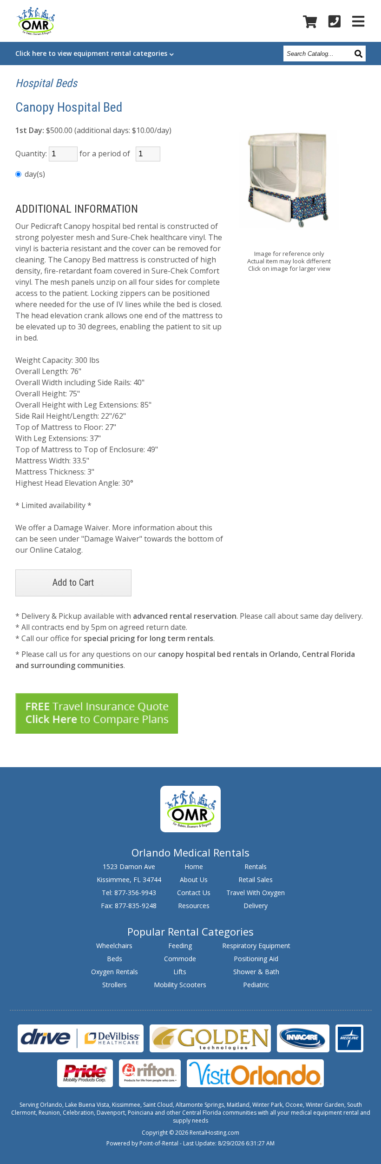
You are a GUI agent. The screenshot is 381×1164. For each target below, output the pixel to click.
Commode (180, 958)
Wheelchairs (114, 945)
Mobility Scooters (180, 984)
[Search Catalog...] (359, 53)
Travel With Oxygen (255, 892)
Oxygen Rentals (114, 971)
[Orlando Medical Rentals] (190, 829)
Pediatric (256, 984)
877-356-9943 (135, 892)
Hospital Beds (46, 83)
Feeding (180, 945)
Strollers (114, 984)
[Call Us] (334, 21)
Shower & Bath (256, 971)
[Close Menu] (358, 21)
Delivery (255, 905)
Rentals (255, 866)
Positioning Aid (256, 958)
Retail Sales (255, 879)
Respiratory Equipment (256, 945)
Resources (194, 905)
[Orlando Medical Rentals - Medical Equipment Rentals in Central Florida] (36, 22)
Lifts (179, 971)
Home (193, 866)
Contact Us (193, 892)
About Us (194, 879)
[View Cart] (310, 21)
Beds (114, 958)
